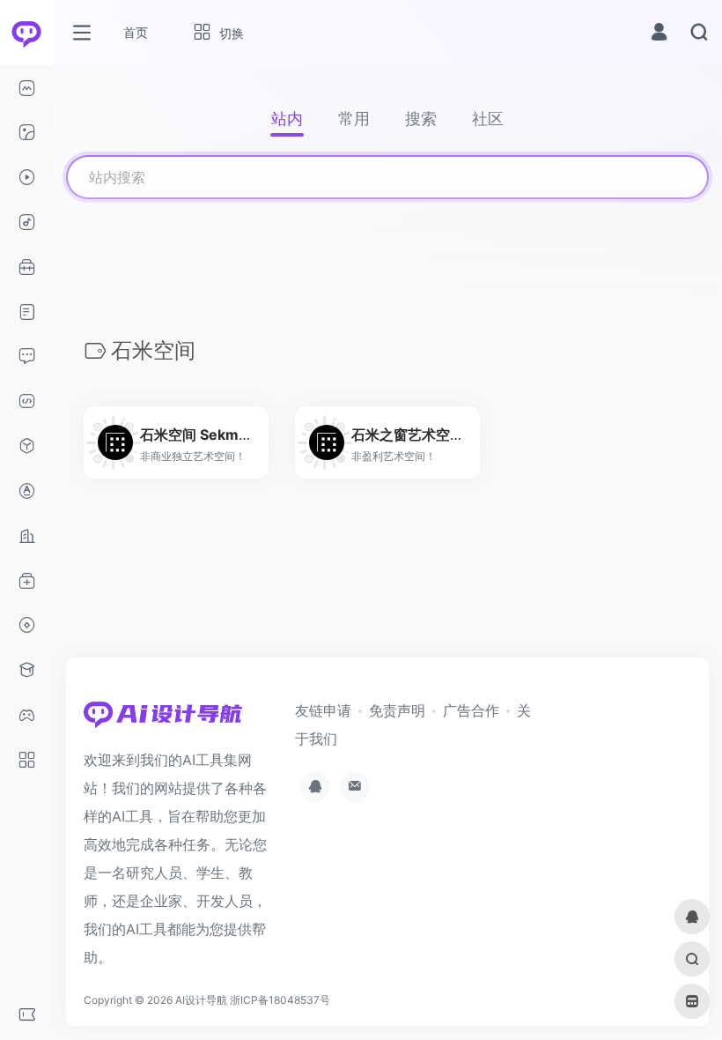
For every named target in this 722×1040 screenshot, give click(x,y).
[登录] (659, 34)
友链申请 (323, 710)
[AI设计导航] (163, 719)
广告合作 (471, 710)
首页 (135, 32)
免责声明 (397, 710)
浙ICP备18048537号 (280, 1000)
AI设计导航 (201, 1000)
